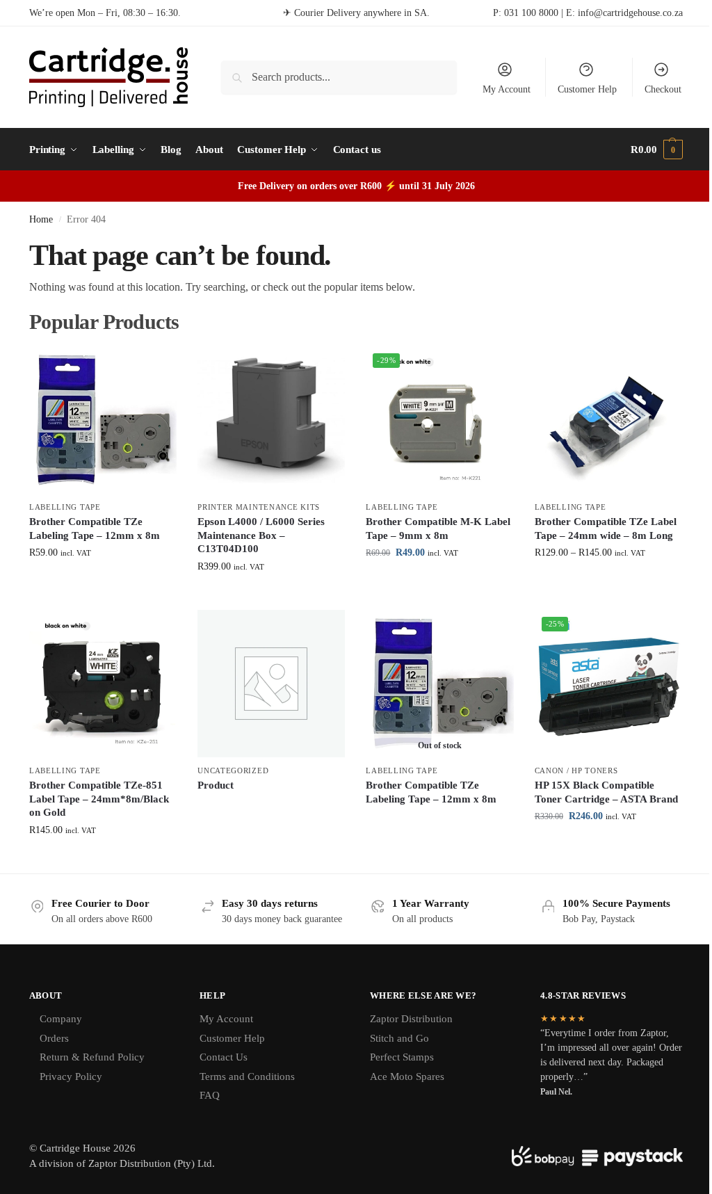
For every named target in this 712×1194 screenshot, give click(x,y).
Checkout (663, 89)
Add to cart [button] (271, 595)
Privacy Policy (71, 1076)
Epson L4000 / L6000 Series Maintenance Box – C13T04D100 (261, 535)
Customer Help (587, 89)
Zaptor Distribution (411, 1018)
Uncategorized (232, 770)
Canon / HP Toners (576, 770)
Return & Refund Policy (92, 1057)
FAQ (210, 1095)
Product (215, 785)
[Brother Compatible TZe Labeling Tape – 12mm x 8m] (103, 420)
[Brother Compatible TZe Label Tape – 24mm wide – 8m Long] (608, 420)
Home (41, 219)
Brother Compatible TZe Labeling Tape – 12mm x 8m (94, 528)
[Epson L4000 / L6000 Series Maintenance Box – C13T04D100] (271, 420)
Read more (271, 809)
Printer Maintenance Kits (258, 507)
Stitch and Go (399, 1038)
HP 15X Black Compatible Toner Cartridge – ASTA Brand (606, 792)
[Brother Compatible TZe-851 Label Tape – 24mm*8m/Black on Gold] (103, 683)
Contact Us (224, 1057)
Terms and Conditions (247, 1076)
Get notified (439, 822)
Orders (54, 1038)
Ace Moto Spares (407, 1076)
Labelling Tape (65, 507)
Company (61, 1018)
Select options (103, 581)
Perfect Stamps (402, 1057)
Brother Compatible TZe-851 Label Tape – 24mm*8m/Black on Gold (99, 799)
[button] (657, 149)
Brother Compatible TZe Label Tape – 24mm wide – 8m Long (606, 528)
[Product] (271, 683)
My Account (507, 89)
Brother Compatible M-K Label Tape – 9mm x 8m (438, 528)
